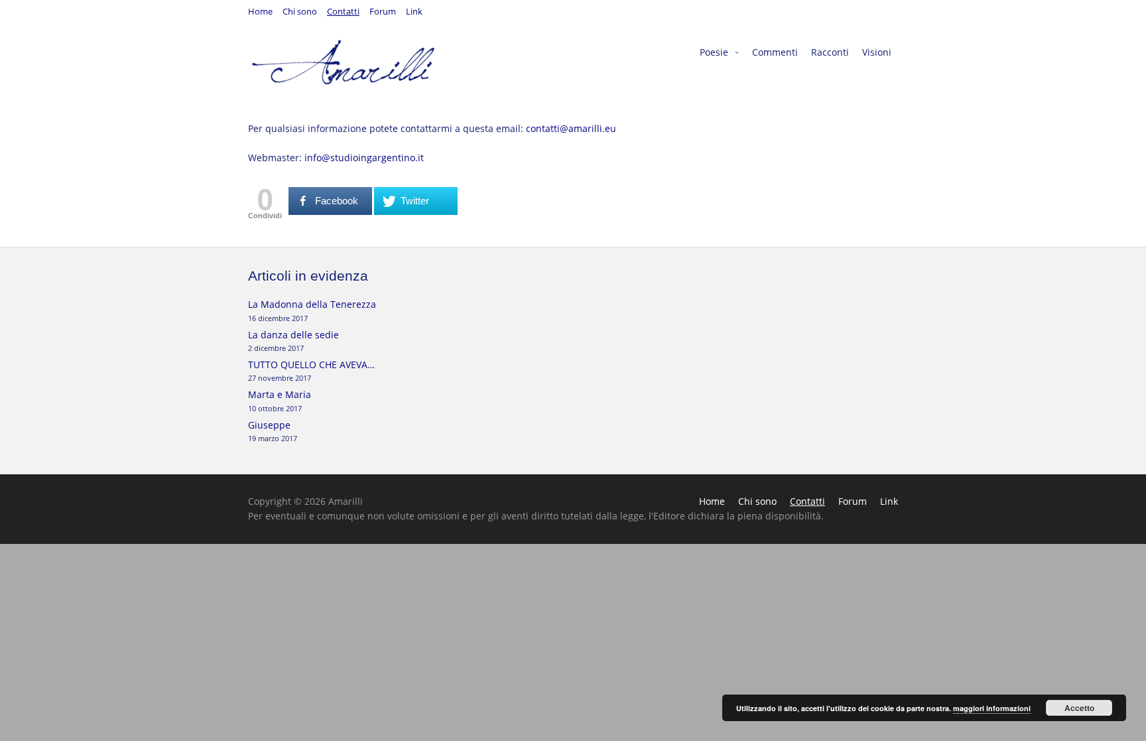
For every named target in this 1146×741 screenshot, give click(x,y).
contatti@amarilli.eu (571, 128)
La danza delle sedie (293, 334)
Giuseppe (269, 425)
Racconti (830, 52)
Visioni (876, 52)
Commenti (775, 52)
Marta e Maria (279, 394)
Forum (382, 12)
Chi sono (300, 12)
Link (414, 12)
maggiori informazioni (992, 708)
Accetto (1079, 708)
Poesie (714, 52)
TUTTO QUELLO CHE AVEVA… (311, 364)
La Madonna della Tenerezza (312, 304)
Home (260, 12)
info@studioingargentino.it (364, 157)
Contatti (343, 12)
